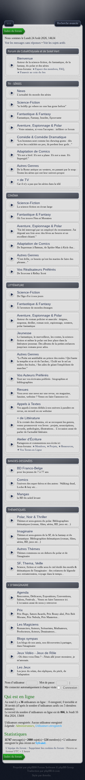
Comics (22, 480)
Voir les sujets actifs (54, 42)
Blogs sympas (27, 638)
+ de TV (23, 180)
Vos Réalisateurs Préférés (36, 269)
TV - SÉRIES (14, 83)
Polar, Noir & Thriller (32, 517)
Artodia (46, 775)
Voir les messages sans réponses (23, 42)
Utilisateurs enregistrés (48, 726)
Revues (22, 389)
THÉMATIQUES (17, 509)
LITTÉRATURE (16, 285)
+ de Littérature (28, 418)
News (21, 91)
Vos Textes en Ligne (31, 449)
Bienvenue (25, 58)
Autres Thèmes (28, 549)
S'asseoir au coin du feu (33, 72)
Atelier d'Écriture (29, 439)
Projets (53, 446)
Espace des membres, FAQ (49, 69)
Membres (40, 446)
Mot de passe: (47, 682)
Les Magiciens (27, 624)
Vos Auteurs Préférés (32, 375)
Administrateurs (25, 726)
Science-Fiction (28, 102)
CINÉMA (13, 195)
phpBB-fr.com (52, 770)
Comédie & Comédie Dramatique (41, 137)
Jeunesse (24, 333)
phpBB (31, 767)
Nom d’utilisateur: (15, 682)
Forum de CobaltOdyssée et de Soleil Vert (33, 51)
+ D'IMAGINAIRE (18, 585)
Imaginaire (25, 531)
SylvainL (40, 743)
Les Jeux (23, 667)
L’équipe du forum (16, 748)
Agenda (23, 592)
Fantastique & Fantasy (34, 114)
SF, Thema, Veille (30, 563)
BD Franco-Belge (30, 468)
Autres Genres (28, 166)
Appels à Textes (29, 404)
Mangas (23, 494)
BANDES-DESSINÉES (20, 461)
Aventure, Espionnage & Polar (39, 125)
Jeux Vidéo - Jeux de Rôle (36, 653)
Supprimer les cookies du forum (46, 748)
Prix (20, 610)
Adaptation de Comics (33, 151)
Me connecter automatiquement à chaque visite (31, 687)
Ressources (67, 446)
